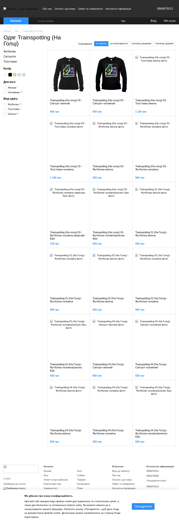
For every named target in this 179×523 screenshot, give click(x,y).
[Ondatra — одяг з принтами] (20, 468)
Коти (79, 471)
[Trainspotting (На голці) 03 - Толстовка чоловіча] (68, 140)
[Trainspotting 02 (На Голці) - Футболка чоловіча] (154, 272)
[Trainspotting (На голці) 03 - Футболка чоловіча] (154, 140)
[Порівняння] (133, 21)
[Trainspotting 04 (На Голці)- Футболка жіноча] (68, 404)
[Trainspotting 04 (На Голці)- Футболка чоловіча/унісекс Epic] (154, 404)
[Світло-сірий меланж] (24, 75)
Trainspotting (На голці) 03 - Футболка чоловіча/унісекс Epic (109, 235)
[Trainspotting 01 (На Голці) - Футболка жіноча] (154, 206)
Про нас (47, 8)
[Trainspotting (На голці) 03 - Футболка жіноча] (111, 140)
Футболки (9, 51)
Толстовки (10, 61)
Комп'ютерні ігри (52, 484)
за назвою (101, 43)
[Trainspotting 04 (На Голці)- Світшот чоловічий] (154, 338)
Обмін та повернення (90, 8)
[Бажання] (140, 21)
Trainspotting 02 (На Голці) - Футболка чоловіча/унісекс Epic (66, 367)
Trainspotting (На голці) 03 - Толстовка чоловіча (66, 168)
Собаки (81, 475)
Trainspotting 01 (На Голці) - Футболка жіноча (151, 234)
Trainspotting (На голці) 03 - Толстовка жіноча (151, 102)
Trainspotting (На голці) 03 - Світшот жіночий (66, 102)
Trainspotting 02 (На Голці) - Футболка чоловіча (151, 300)
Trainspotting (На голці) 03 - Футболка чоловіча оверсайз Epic (67, 235)
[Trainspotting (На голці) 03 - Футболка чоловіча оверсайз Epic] (68, 206)
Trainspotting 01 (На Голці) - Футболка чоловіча (66, 300)
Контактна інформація (118, 8)
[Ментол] (19, 75)
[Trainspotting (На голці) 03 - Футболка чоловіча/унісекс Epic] (111, 206)
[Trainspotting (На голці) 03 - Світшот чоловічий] (111, 74)
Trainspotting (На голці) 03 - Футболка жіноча (109, 168)
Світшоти (9, 56)
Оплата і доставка (65, 8)
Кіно (46, 475)
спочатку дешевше (141, 43)
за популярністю (119, 43)
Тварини (81, 479)
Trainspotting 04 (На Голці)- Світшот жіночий (108, 366)
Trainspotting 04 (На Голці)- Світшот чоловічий (151, 366)
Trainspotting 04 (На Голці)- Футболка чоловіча (108, 432)
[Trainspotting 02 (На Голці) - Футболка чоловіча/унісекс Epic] (68, 338)
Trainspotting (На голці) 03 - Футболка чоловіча (151, 168)
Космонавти (83, 484)
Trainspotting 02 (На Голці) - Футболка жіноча (109, 300)
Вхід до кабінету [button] (121, 471)
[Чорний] (10, 75)
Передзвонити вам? (156, 480)
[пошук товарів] (35, 21)
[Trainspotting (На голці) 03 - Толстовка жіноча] (154, 74)
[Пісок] (15, 75)
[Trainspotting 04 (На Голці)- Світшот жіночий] (111, 338)
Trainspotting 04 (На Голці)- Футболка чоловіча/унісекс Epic (151, 433)
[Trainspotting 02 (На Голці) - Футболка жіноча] (111, 272)
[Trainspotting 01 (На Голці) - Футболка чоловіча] (68, 272)
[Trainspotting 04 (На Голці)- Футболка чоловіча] (111, 404)
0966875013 (165, 8)
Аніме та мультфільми (56, 479)
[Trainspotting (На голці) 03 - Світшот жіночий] (68, 74)
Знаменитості (51, 488)
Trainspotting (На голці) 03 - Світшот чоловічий (109, 102)
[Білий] (5, 75)
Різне (80, 488)
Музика (47, 471)
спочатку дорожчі (164, 43)
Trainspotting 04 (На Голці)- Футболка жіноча (66, 432)
